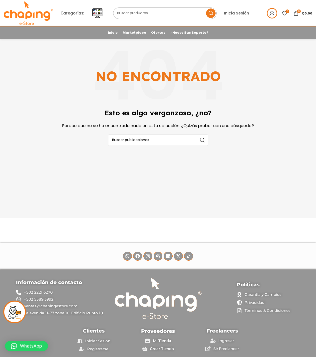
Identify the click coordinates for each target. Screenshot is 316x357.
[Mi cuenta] (272, 13)
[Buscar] (211, 13)
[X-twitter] (178, 256)
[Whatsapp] (127, 256)
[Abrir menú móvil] (97, 13)
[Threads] (158, 256)
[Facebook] (137, 256)
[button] (26, 346)
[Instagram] (147, 256)
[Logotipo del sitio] (28, 12)
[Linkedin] (168, 256)
